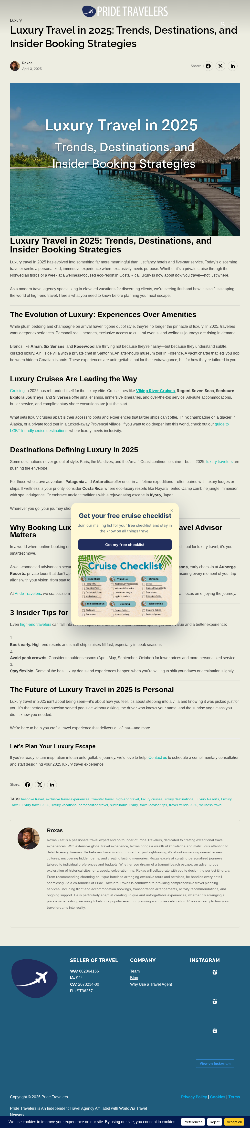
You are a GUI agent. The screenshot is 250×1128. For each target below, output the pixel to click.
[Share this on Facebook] (208, 66)
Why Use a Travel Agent (151, 984)
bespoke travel (32, 799)
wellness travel (210, 805)
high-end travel (127, 799)
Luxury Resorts (207, 799)
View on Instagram (215, 1063)
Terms (234, 1096)
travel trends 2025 (183, 805)
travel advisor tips (153, 805)
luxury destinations (179, 799)
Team (135, 971)
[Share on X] (220, 66)
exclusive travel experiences (67, 799)
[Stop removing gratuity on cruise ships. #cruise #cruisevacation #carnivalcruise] (204, 1011)
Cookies (217, 1096)
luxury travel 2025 (35, 805)
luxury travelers (219, 462)
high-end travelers (35, 624)
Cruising (17, 391)
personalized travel (93, 805)
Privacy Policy (194, 1096)
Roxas (27, 63)
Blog (134, 978)
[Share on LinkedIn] (233, 66)
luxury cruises (151, 799)
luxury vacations (64, 805)
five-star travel (103, 799)
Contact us (157, 757)
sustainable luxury (124, 805)
